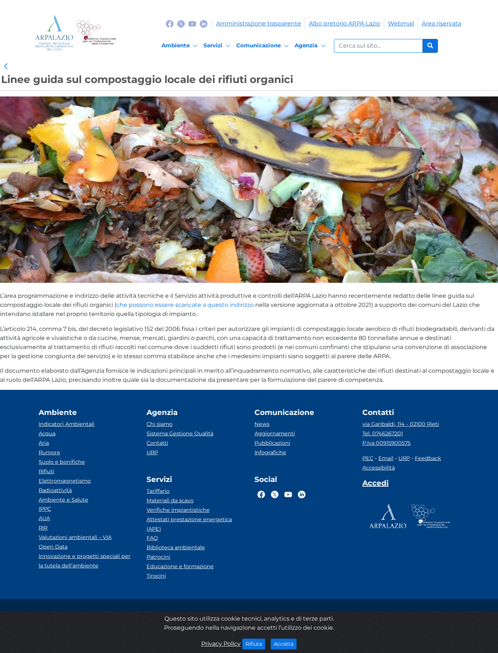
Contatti (157, 443)
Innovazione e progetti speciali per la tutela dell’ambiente (85, 561)
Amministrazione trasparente (258, 23)
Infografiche (270, 452)
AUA (44, 518)
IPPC (45, 509)
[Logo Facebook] (170, 23)
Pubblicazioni (272, 443)
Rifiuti (46, 471)
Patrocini (158, 557)
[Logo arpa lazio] (54, 33)
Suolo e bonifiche (62, 462)
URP (152, 452)
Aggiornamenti (274, 433)
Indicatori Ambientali (66, 424)
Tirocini (156, 576)
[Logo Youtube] (192, 23)
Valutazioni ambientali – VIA (75, 537)
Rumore (49, 452)
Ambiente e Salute (63, 499)
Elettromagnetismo (65, 481)
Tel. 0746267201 (382, 433)
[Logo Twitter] (181, 23)
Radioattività (55, 490)
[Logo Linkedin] (204, 23)
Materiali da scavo (170, 500)
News (261, 424)
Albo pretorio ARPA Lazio (344, 23)
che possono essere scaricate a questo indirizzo (185, 304)
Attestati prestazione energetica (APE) (189, 524)
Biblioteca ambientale (176, 547)
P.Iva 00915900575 (386, 443)
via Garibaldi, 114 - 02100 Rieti (400, 424)
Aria (44, 443)
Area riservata (441, 23)
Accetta (285, 643)
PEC (367, 458)
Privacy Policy (221, 643)
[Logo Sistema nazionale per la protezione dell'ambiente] (96, 33)
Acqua (47, 433)
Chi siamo (159, 424)
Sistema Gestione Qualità (180, 433)
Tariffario (158, 491)
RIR (43, 528)
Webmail (401, 23)
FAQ (152, 538)
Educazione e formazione (180, 566)
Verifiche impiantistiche (178, 510)
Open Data (53, 546)
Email (385, 458)
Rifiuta (255, 643)
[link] (6, 66)
